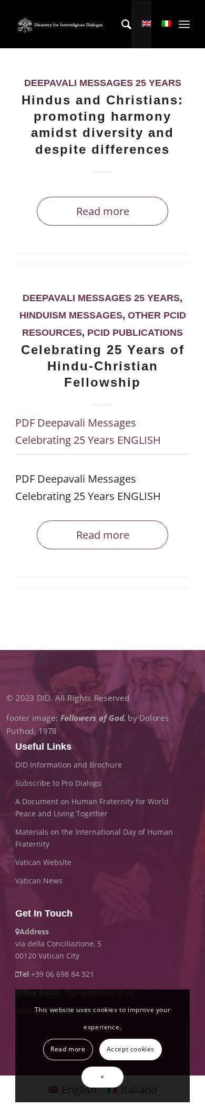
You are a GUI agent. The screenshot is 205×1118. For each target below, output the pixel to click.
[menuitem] (121, 24)
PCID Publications (135, 332)
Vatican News (39, 881)
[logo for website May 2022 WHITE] (61, 24)
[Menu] (184, 24)
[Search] (121, 24)
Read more (102, 211)
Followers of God (92, 717)
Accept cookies (131, 1049)
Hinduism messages (70, 315)
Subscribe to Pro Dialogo (58, 783)
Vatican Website (43, 862)
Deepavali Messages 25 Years (102, 83)
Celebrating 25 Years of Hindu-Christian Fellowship (102, 366)
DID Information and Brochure (68, 765)
